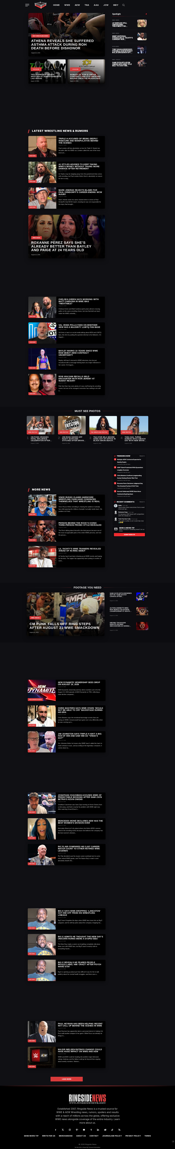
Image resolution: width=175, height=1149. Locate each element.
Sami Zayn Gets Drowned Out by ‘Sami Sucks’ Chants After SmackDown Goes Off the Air (121, 594)
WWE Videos (116, 59)
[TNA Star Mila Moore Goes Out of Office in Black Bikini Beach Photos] (103, 425)
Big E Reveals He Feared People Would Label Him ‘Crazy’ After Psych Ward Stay (79, 964)
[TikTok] (112, 1129)
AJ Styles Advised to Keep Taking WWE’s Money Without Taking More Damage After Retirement (79, 166)
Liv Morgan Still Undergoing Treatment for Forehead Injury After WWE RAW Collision (120, 24)
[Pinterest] (76, 1129)
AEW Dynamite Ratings (35, 699)
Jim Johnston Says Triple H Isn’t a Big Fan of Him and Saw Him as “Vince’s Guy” (80, 736)
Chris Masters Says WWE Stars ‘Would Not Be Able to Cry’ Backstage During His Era (80, 710)
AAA (96, 5)
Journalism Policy (112, 1136)
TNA (87, 5)
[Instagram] (69, 1129)
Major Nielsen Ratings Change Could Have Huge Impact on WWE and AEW (80, 1050)
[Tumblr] (91, 1129)
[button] (123, 5)
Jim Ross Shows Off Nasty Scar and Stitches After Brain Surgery (73, 439)
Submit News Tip (129, 534)
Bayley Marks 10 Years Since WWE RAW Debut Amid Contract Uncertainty (78, 353)
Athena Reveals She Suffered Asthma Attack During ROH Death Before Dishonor (62, 44)
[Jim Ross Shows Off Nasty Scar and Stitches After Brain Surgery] (72, 425)
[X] (62, 1129)
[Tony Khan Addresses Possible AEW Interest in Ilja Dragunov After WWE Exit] (142, 49)
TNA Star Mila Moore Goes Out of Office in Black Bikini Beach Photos (104, 439)
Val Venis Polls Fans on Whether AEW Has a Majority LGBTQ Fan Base (79, 326)
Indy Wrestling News (40, 36)
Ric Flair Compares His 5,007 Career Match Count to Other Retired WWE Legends (79, 849)
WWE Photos (32, 432)
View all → (142, 456)
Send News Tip (31, 1136)
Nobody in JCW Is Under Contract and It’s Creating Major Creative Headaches (85, 76)
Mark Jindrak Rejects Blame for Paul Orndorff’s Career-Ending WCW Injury (80, 192)
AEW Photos (64, 432)
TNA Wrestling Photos (99, 432)
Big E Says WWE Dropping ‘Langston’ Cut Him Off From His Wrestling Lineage (79, 913)
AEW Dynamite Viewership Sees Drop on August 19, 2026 (79, 683)
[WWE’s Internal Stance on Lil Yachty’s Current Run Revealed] (142, 36)
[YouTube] (84, 1129)
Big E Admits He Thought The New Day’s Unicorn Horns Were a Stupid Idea (80, 938)
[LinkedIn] (98, 1129)
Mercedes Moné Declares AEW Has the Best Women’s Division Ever (80, 822)
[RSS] (119, 1129)
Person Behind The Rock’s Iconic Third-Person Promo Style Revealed (80, 524)
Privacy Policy (133, 1136)
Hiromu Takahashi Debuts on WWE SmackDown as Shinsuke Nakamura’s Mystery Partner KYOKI (121, 624)
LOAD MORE (66, 1079)
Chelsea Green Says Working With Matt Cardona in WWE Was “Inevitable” (79, 301)
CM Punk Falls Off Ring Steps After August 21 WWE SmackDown (64, 625)
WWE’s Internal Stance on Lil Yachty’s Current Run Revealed (122, 37)
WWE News (32, 155)
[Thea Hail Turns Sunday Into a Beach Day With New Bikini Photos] (134, 425)
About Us (81, 1136)
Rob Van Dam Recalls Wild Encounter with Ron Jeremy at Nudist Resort (77, 378)
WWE (67, 5)
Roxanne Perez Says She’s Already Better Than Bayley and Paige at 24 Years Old (61, 246)
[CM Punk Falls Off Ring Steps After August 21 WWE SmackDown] (66, 614)
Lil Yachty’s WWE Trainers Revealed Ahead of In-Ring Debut (80, 550)
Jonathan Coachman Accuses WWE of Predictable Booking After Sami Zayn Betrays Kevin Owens (80, 797)
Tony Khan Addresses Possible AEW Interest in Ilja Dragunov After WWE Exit (122, 51)
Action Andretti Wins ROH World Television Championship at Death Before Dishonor (120, 609)
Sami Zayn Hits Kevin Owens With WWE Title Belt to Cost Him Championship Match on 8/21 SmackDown (122, 64)
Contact (94, 1136)
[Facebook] (55, 1129)
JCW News (75, 69)
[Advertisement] (67, 276)
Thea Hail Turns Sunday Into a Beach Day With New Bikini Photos (135, 439)
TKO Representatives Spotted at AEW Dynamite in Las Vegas (46, 76)
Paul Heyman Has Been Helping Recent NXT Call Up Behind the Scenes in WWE (80, 1025)
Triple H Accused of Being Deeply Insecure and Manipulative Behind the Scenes (78, 141)
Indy (115, 5)
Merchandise (66, 1136)
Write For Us (48, 1136)
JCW (105, 5)
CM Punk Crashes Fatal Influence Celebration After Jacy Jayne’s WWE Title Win (40, 439)
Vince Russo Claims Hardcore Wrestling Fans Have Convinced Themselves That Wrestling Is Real (79, 499)
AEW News (36, 69)
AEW (77, 5)
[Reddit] (105, 1129)
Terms (148, 1136)
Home (56, 5)
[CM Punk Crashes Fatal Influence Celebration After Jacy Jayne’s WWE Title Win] (40, 425)
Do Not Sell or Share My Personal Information (87, 1147)
